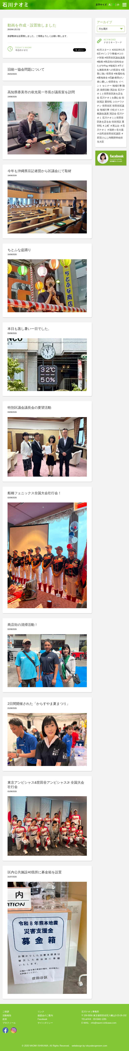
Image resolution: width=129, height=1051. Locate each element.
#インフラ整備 (109, 53)
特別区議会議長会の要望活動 (29, 407)
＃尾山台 (114, 125)
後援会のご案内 (45, 1015)
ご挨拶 (6, 1011)
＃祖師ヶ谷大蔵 (115, 129)
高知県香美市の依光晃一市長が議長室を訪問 (41, 92)
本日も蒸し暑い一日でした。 (29, 329)
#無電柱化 (119, 73)
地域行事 (117, 85)
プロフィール (9, 1023)
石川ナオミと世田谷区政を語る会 (111, 93)
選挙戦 (108, 101)
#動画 (100, 61)
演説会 (113, 89)
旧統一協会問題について (26, 69)
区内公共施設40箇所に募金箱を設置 (35, 872)
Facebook (42, 1019)
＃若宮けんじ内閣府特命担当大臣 (110, 137)
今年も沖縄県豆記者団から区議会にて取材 (39, 171)
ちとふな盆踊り (19, 250)
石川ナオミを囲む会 (110, 97)
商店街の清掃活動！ (23, 624)
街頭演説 (116, 121)
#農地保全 (102, 77)
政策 (5, 1019)
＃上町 (105, 125)
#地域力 (113, 65)
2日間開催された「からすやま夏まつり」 (39, 703)
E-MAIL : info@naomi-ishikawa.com (98, 1023)
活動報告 (7, 1015)
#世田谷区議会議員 (115, 57)
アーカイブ (104, 22)
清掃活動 (104, 89)
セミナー (107, 85)
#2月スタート (104, 49)
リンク (41, 1011)
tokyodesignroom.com (96, 1045)
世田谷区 (107, 105)
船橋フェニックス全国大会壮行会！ (34, 493)
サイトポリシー (45, 1023)
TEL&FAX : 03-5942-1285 (93, 1019)
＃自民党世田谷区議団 (108, 133)
